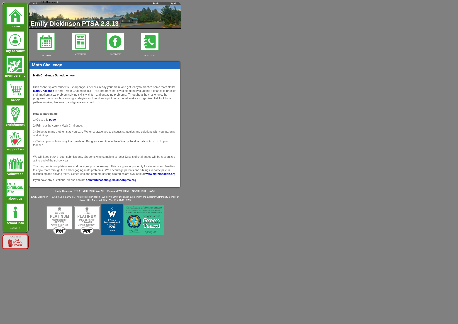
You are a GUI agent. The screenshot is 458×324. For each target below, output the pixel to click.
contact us (15, 228)
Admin (156, 3)
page (52, 119)
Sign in (173, 3)
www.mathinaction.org (160, 173)
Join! (34, 3)
